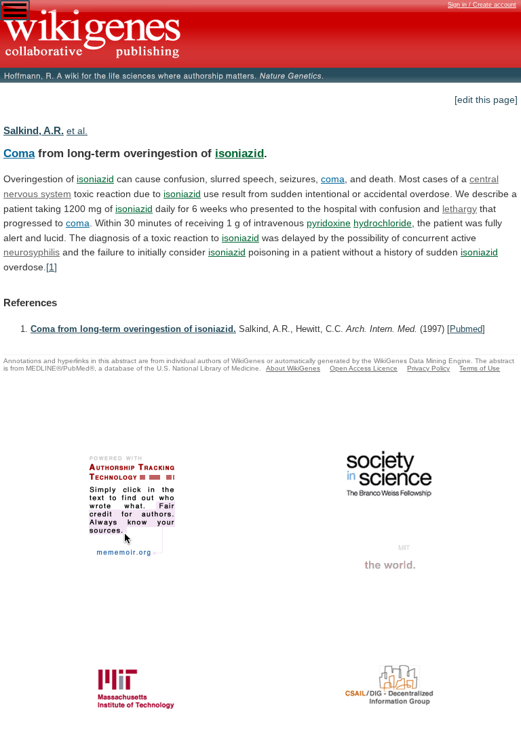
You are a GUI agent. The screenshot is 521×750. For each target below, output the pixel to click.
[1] (51, 267)
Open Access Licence (364, 368)
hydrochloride (382, 222)
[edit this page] (486, 99)
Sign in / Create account (482, 4)
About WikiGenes (293, 368)
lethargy (459, 208)
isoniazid (239, 153)
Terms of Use (479, 368)
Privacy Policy (428, 368)
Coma (19, 153)
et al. (77, 130)
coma (333, 178)
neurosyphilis (31, 252)
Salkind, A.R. (33, 130)
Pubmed (466, 329)
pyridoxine (329, 222)
